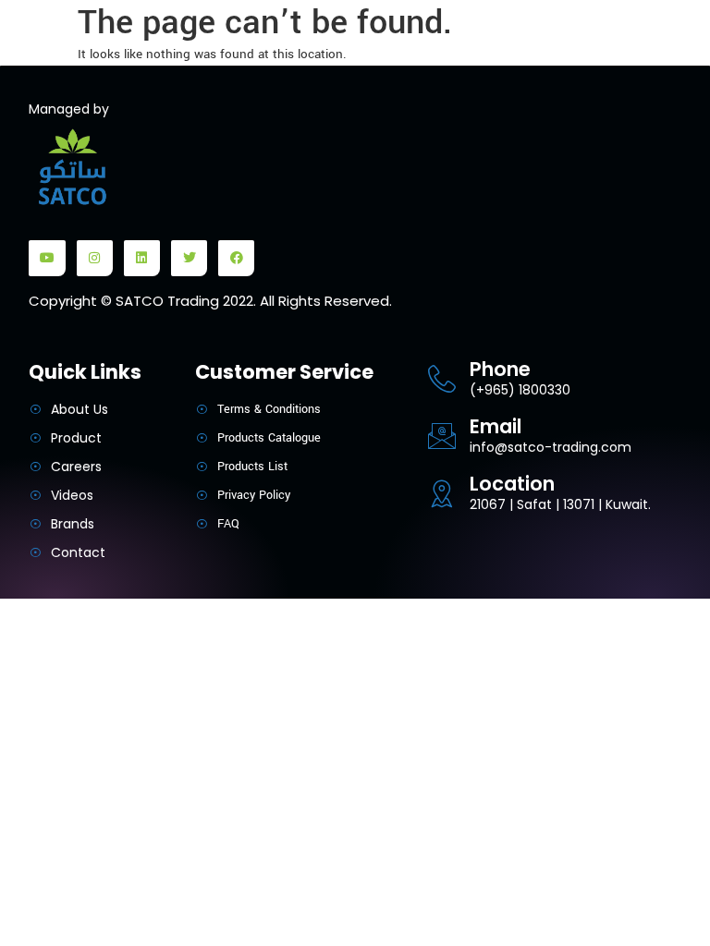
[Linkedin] (142, 258)
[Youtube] (47, 258)
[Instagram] (95, 258)
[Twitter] (189, 258)
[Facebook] (236, 258)
